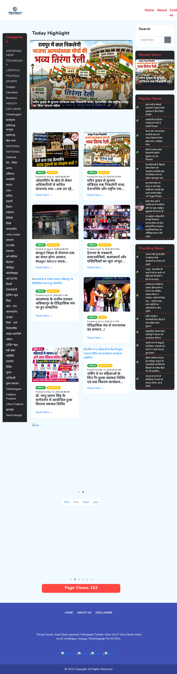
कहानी (9, 201)
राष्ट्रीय (10, 361)
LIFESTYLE (13, 70)
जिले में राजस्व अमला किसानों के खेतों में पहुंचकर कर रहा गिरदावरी (154, 154)
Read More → (44, 195)
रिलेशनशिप (11, 328)
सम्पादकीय (11, 229)
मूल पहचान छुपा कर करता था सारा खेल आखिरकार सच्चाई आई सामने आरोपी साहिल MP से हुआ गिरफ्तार (155, 189)
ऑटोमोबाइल (12, 273)
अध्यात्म (9, 240)
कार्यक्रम (10, 120)
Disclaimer (104, 613)
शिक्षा (8, 301)
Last (95, 502)
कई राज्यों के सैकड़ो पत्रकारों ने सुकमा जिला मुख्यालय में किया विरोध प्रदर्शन (155, 109)
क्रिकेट (10, 262)
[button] (79, 492)
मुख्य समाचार (12, 383)
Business (11, 98)
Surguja (10, 87)
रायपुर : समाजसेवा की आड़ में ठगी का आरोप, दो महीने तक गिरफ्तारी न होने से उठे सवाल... (155, 274)
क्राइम (9, 317)
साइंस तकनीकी (13, 334)
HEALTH (11, 103)
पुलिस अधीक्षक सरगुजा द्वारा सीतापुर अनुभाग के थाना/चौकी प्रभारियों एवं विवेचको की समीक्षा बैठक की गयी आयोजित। (155, 364)
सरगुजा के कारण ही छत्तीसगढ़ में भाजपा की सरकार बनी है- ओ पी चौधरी (154, 381)
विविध (9, 367)
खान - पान (11, 306)
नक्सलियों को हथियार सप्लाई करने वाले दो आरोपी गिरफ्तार (154, 123)
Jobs (8, 190)
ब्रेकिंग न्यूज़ (12, 295)
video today (13, 234)
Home (149, 10)
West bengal (14, 415)
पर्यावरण (10, 212)
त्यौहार (9, 339)
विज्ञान (9, 207)
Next (86, 502)
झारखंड (10, 410)
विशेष (8, 223)
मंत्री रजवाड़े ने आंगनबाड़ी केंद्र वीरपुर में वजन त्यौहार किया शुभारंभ (155, 321)
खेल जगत (11, 141)
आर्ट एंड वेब (11, 279)
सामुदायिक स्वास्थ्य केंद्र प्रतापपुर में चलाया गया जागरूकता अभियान (155, 335)
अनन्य (9, 168)
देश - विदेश (11, 163)
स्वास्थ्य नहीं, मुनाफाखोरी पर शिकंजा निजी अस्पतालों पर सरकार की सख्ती (155, 259)
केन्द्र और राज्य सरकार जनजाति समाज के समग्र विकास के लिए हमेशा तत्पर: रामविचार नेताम (155, 138)
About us (84, 613)
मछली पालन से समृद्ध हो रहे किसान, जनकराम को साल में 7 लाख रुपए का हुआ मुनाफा (155, 348)
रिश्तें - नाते (11, 323)
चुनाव (8, 372)
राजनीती (10, 179)
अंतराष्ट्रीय (11, 312)
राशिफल (10, 174)
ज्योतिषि (10, 356)
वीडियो (9, 218)
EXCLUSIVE (13, 109)
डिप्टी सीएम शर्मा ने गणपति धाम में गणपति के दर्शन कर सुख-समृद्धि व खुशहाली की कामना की (155, 206)
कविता (9, 196)
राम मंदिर (10, 245)
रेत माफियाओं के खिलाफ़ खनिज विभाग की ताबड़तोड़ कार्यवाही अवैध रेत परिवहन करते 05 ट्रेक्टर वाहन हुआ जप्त (155, 171)
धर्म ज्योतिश (11, 256)
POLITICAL (13, 76)
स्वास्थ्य (10, 251)
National (11, 157)
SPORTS (11, 81)
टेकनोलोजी (11, 290)
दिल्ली (9, 284)
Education (12, 92)
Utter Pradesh (14, 404)
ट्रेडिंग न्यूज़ (12, 345)
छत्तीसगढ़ (10, 135)
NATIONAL (13, 146)
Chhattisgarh (13, 114)
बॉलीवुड (10, 267)
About (162, 10)
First (66, 502)
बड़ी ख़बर (10, 350)
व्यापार (9, 185)
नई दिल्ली (10, 378)
